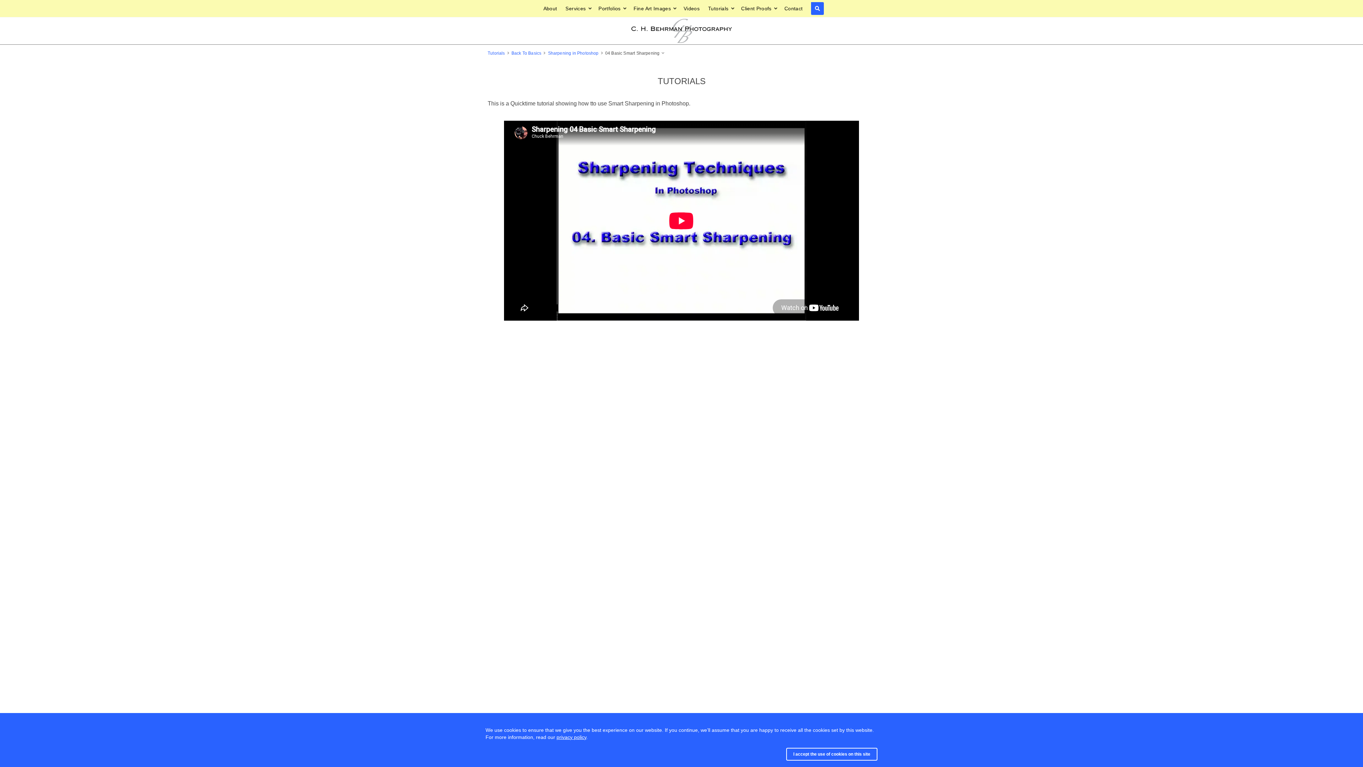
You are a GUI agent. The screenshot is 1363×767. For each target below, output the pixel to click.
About (550, 8)
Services (575, 8)
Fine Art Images (652, 8)
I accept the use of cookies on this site (831, 754)
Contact (793, 8)
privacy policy (571, 737)
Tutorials (718, 8)
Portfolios (609, 8)
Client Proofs (756, 8)
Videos (692, 8)
